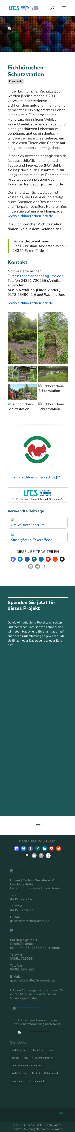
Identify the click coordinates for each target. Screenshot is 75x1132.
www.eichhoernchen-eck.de (30, 216)
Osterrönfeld (51, 1073)
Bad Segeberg (19, 1050)
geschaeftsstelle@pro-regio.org (33, 980)
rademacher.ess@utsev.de (41, 276)
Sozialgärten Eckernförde (31, 539)
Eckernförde (15, 81)
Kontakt (37, 698)
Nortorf (36, 1073)
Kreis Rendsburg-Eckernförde (27, 1065)
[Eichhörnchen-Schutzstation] (31, 28)
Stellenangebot (36, 1081)
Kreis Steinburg (20, 1073)
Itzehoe (15, 1057)
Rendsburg (17, 1081)
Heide (51, 1050)
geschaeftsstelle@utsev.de (29, 921)
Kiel (26, 1057)
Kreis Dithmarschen (42, 1057)
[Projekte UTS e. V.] (37, 496)
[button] (13, 559)
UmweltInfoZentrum (28, 525)
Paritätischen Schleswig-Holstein (33, 996)
